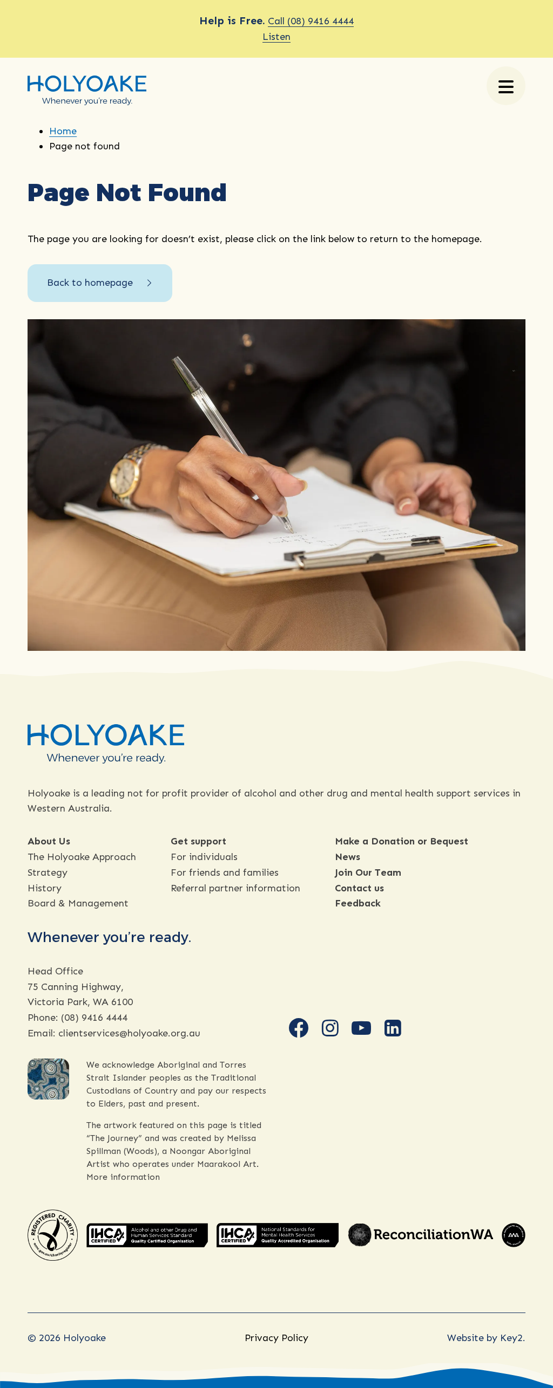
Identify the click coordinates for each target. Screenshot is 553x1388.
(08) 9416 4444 (94, 1017)
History (45, 888)
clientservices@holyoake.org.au (129, 1033)
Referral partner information (235, 888)
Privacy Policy (276, 1338)
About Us (49, 841)
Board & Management (78, 903)
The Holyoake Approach (82, 857)
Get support (198, 841)
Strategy (48, 872)
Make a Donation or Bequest (401, 841)
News (347, 857)
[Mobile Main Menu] (506, 85)
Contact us (359, 888)
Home (63, 131)
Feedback (358, 903)
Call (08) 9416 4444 (311, 21)
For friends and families (225, 872)
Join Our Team (368, 872)
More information (123, 1177)
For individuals (204, 857)
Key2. (512, 1338)
